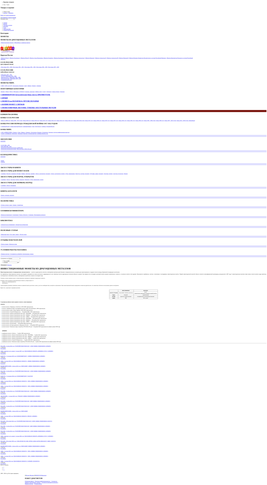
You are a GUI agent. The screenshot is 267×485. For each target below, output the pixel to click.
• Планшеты (13, 185)
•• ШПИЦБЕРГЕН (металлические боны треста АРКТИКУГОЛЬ (25, 95)
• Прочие (3, 162)
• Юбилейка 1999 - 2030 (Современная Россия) (11, 79)
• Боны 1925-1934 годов (78, 120)
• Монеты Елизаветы (48, 58)
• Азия (25, 85)
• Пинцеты (26, 179)
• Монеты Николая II (123, 58)
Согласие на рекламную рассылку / (50, 482)
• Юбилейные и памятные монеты (22, 42)
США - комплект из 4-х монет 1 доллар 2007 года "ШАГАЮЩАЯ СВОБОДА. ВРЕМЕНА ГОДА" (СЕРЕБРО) (27, 351)
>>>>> (3, 141)
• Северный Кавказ (26, 126)
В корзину (3, 363)
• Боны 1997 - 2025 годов (170, 120)
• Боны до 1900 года (5, 120)
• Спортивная (15, 214)
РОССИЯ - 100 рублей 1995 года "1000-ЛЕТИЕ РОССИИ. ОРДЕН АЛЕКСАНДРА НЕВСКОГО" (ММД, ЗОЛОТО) (28, 441)
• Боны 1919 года (35, 120)
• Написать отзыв (13, 244)
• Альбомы (3, 173)
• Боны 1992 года (139, 120)
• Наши (2, 160)
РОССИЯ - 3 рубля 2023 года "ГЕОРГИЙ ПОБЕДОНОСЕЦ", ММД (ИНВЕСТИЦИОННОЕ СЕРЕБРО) (25, 401)
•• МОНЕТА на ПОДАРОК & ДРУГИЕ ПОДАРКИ (20, 101)
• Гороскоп (62, 91)
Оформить (10, 13)
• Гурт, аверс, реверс (14, 234)
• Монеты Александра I (79, 58)
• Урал (32, 126)
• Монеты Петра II (24, 58)
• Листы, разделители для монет (42, 173)
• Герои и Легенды (23, 214)
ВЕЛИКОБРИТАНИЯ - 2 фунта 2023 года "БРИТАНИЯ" (14, 411)
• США (2, 85)
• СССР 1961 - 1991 (5, 145)
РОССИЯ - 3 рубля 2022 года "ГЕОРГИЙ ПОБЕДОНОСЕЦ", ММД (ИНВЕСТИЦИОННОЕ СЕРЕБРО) (25, 426)
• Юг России (38, 126)
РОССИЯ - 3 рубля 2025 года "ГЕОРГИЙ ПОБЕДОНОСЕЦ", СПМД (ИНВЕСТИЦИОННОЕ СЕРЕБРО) (26, 371)
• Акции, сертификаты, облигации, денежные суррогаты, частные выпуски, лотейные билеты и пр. (24, 133)
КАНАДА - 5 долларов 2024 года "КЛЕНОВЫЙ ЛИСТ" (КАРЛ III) (17, 376)
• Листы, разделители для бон (57, 173)
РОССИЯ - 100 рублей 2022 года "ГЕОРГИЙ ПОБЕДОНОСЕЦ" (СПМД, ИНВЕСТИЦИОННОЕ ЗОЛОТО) (26, 421)
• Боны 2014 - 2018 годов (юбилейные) (185, 120)
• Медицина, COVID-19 (18, 91)
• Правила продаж (5, 254)
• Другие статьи (23, 234)
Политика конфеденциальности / (42, 481)
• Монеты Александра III (112, 58)
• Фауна (11, 91)
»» (3, 469)
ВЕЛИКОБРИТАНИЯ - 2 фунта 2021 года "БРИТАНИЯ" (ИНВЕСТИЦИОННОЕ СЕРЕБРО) (23, 446)
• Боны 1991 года (131, 120)
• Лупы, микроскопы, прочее (36, 179)
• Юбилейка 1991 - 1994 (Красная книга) (8, 77)
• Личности (48, 91)
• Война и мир (38, 91)
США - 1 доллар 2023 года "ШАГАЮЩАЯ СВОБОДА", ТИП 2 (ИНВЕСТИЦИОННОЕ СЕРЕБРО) (24, 386)
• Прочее (125, 173)
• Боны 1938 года (97, 120)
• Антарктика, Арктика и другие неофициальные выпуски (55, 132)
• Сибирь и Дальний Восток (47, 126)
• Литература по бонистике (21, 224)
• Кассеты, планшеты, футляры (13, 173)
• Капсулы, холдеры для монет (82, 173)
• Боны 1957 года (114, 120)
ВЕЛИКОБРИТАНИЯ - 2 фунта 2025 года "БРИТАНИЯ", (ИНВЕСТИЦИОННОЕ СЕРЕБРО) (23, 366)
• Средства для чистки (118, 173)
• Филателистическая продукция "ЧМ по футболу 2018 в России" (16, 149)
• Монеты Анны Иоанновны (36, 58)
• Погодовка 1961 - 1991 (18, 67)
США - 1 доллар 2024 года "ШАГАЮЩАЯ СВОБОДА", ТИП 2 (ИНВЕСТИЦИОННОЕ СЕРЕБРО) (24, 381)
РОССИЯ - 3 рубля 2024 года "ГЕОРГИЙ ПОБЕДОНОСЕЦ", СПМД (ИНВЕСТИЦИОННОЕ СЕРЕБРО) (26, 391)
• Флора (7, 91)
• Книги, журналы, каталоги (7, 195)
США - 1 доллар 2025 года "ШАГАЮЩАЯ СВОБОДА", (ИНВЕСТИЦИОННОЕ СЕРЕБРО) (23, 361)
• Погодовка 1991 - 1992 (30, 67)
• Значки (14, 205)
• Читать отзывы (4, 244)
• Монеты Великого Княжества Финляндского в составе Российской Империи (147, 58)
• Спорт (44, 91)
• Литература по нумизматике (8, 224)
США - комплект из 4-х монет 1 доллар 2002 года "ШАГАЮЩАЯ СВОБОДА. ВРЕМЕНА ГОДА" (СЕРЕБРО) (27, 436)
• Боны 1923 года (60, 120)
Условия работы (38, 483)
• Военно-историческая (6, 214)
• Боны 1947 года (105, 120)
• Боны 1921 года (43, 120)
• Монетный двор (5, 234)
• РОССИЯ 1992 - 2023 (6, 146)
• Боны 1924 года (69, 120)
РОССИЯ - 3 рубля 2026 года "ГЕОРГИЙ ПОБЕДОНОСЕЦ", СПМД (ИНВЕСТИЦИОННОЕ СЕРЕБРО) (26, 346)
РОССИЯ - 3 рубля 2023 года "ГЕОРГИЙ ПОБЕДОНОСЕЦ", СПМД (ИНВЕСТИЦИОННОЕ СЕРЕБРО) (26, 406)
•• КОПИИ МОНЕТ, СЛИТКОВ (12, 104)
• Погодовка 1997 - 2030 (53, 67)
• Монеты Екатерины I (14, 58)
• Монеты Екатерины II (58, 58)
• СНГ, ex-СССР (8, 85)
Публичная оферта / (29, 481)
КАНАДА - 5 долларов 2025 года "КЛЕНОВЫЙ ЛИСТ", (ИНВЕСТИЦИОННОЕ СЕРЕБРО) (23, 356)
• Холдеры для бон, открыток (17, 179)
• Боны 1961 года (122, 120)
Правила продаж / (29, 483)
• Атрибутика (20, 205)
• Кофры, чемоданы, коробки (28, 173)
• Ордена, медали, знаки (6, 205)
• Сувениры (30, 214)
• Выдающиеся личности (39, 214)
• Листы (8, 179)
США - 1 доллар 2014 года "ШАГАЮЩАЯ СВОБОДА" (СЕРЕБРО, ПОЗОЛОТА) (20, 461)
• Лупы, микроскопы (70, 173)
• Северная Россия (5, 126)
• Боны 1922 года (52, 120)
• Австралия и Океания (17, 85)
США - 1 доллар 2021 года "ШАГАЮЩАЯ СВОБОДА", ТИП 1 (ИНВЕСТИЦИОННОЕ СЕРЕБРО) (24, 456)
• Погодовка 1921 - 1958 (6, 67)
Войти (2, 15)
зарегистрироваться (10, 15)
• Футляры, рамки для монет (96, 173)
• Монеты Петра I (5, 58)
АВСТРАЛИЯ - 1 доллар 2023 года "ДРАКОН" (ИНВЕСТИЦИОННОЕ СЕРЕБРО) (20, 396)
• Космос (3, 91)
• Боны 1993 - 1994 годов (149, 120)
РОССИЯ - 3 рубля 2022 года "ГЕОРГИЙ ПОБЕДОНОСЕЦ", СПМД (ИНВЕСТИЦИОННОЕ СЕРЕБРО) (26, 431)
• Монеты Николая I (89, 58)
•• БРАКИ (4, 98)
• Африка (29, 85)
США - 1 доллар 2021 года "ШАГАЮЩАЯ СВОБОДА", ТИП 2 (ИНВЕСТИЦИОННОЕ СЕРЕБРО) (24, 451)
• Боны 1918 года (27, 120)
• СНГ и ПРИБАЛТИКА (6, 132)
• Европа (33, 85)
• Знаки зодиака (55, 91)
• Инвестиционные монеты (7, 42)
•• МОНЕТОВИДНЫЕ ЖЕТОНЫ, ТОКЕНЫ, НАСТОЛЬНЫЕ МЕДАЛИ (28, 108)
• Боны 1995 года (160, 120)
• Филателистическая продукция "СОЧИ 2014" (12, 147)
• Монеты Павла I (69, 58)
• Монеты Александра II (100, 58)
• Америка (38, 85)
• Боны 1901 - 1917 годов (16, 120)
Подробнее (3, 348)
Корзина (5, 13)
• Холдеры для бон (107, 173)
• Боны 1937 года (89, 120)
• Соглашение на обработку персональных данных (21, 254)
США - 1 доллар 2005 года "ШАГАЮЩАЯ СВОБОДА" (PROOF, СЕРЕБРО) (19, 416)
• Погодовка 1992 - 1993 (41, 67)
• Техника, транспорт (30, 91)
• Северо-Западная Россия (16, 126)
